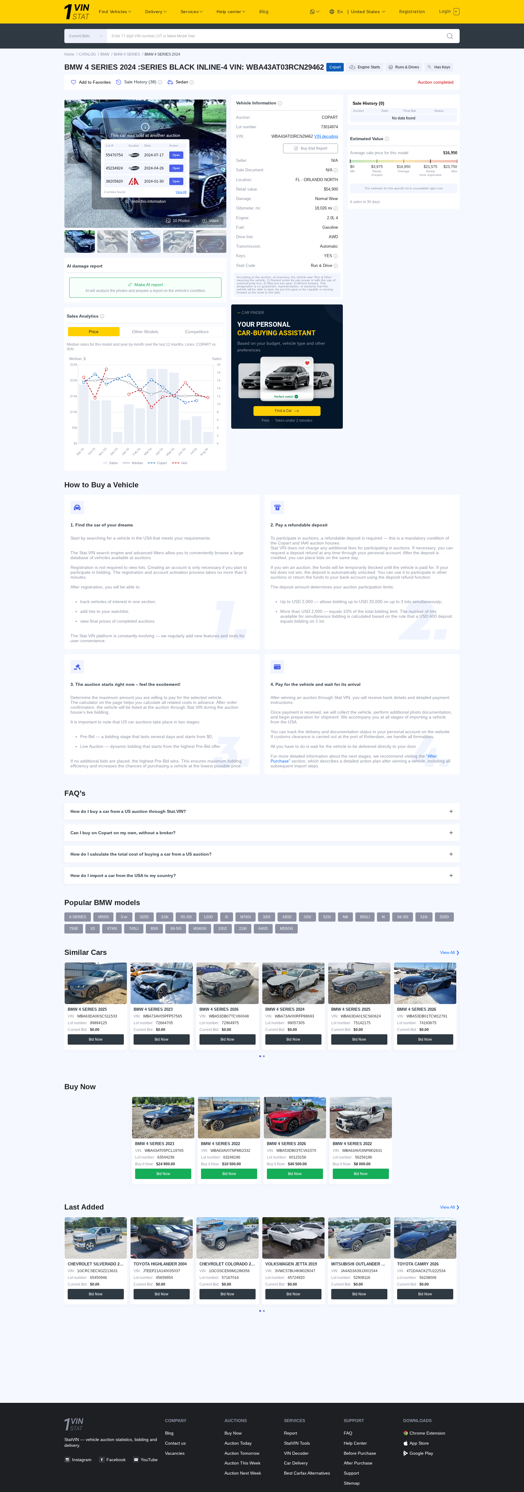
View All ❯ (450, 952)
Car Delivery (296, 1463)
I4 (383, 917)
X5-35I (186, 917)
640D (263, 928)
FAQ (348, 1433)
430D (287, 917)
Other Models (145, 331)
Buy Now (233, 1433)
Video (214, 221)
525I (327, 917)
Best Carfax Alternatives (307, 1473)
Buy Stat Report (314, 148)
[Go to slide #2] (112, 241)
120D (208, 917)
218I (242, 928)
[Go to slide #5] (211, 241)
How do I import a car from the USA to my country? (123, 875)
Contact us (175, 1443)
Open (176, 155)
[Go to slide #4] (178, 241)
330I (266, 917)
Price (94, 331)
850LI (365, 917)
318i (164, 917)
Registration (412, 11)
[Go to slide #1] (79, 241)
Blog (264, 11)
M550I (103, 917)
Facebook (116, 1459)
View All (181, 192)
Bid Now (95, 1039)
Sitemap (352, 1483)
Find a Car (283, 411)
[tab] (260, 1056)
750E (73, 928)
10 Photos (181, 221)
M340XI (199, 928)
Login (445, 11)
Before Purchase (360, 1453)
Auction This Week (242, 1463)
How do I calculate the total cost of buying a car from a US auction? (141, 854)
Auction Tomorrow (241, 1453)
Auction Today (238, 1443)
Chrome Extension (427, 1433)
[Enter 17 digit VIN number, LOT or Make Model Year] (450, 36)
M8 (345, 917)
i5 (226, 917)
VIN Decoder (296, 1453)
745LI (133, 928)
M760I (245, 917)
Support (351, 1473)
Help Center (355, 1443)
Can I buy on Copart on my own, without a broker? (123, 832)
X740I (112, 928)
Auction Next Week (242, 1473)
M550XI (286, 928)
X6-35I (402, 917)
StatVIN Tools (297, 1443)
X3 (92, 928)
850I (154, 928)
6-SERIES (77, 917)
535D (444, 917)
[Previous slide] (72, 158)
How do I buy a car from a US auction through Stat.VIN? (128, 811)
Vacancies (175, 1453)
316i (424, 917)
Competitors (197, 331)
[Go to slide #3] (145, 241)
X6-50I (175, 928)
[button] (85, 36)
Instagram (82, 1459)
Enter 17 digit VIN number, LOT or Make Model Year (153, 36)
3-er (124, 917)
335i (307, 917)
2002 (222, 928)
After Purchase (358, 1463)
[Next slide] (217, 158)
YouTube (149, 1459)
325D (144, 917)
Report (290, 1433)
